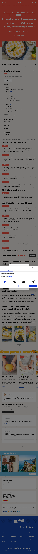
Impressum (10, 276)
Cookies (8, 275)
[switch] (14, 282)
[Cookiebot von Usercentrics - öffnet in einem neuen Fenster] (32, 267)
